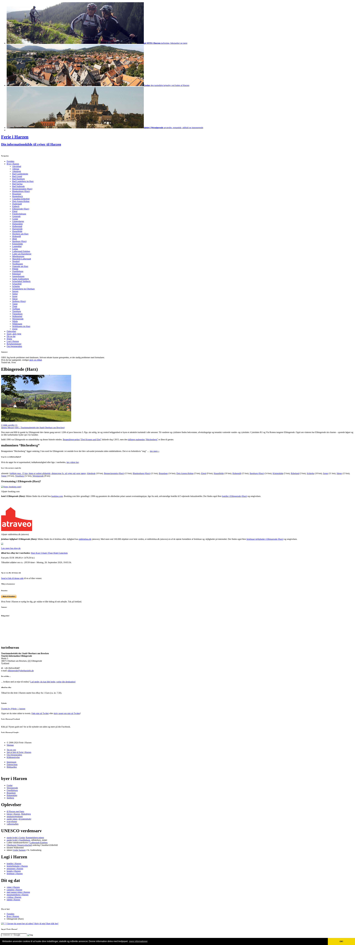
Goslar (15, 219)
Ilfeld (14, 239)
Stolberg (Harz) (19, 301)
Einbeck (15, 206)
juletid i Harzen (13, 899)
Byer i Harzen (13, 164)
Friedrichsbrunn (19, 214)
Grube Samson (19, 850)
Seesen (15, 291)
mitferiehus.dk (85, 539)
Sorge (14, 296)
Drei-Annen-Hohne (20, 201)
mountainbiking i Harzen (17, 894)
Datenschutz (12, 764)
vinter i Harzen (13, 887)
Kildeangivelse (13, 757)
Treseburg (16, 311)
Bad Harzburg (18, 179)
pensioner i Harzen (15, 868)
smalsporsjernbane (15, 816)
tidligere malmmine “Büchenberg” (143, 439)
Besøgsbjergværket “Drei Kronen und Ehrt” (82, 439)
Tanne (15, 304)
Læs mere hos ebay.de (11, 548)
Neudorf (16, 261)
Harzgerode (17, 229)
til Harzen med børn (15, 811)
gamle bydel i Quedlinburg (18, 840)
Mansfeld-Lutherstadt (21, 259)
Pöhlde (15, 269)
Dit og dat (11, 336)
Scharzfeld (16, 284)
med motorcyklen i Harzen (18, 892)
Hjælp (9, 339)
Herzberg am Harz (20, 234)
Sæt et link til (19, 752)
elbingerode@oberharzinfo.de (21, 670)
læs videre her (73, 462)
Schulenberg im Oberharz (23, 289)
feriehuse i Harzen (15, 873)
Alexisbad (16, 166)
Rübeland (16, 274)
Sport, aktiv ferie (14, 334)
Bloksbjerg (26, 814)
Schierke (16, 286)
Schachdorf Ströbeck (21, 281)
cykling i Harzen (14, 897)
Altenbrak (16, 171)
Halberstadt (17, 226)
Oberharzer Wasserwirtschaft (19, 845)
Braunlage (16, 194)
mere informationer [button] (138, 941)
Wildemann (17, 324)
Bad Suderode (18, 186)
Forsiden (10, 161)
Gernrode (16, 216)
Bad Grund (17, 176)
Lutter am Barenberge (21, 254)
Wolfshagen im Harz (21, 326)
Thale (14, 306)
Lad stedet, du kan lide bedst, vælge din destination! (53, 682)
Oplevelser (11, 331)
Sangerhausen (18, 276)
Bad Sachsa (17, 184)
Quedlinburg (17, 271)
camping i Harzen (14, 889)
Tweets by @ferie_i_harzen (13, 709)
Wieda (15, 321)
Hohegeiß (16, 236)
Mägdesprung (18, 256)
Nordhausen (17, 264)
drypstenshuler (24, 819)
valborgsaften (12, 824)
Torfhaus (16, 309)
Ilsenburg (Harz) (19, 241)
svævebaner (12, 821)
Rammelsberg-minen (35, 837)
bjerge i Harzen (13, 814)
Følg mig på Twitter (40, 713)
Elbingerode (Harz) (20, 209)
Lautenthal (16, 246)
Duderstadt (17, 204)
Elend (14, 211)
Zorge (14, 329)
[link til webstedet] (11, 487)
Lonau (15, 249)
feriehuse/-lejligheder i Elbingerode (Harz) (265, 539)
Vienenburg (17, 314)
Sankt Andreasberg (20, 279)
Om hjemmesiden (14, 346)
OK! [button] (341, 941)
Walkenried (17, 316)
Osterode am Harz (20, 266)
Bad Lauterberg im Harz (23, 181)
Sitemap (10, 745)
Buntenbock (17, 196)
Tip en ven (11, 750)
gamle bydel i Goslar (16, 837)
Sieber (15, 294)
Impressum (11, 762)
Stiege (15, 299)
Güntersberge (18, 221)
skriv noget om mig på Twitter (67, 713)
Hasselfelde (17, 231)
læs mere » (154, 451)
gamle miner (12, 819)
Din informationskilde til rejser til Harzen (31, 144)
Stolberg (10, 798)
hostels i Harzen (14, 871)
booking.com (57, 496)
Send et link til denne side (12, 578)
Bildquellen (12, 767)
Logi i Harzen (13, 341)
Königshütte (17, 244)
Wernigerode (17, 319)
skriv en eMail (35, 360)
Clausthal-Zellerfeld (21, 199)
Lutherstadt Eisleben (21, 251)
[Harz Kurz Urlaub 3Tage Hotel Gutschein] (2, 544)
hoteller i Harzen (14, 863)
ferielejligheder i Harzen (17, 866)
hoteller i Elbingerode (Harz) (234, 496)
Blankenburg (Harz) (21, 191)
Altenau (15, 169)
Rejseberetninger (14, 344)
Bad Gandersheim (20, 174)
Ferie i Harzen (14, 136)
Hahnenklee (17, 224)
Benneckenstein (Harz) (22, 189)
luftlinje (48, 473)
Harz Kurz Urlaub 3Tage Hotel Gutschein (49, 553)
